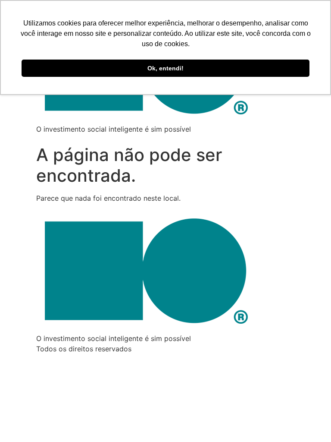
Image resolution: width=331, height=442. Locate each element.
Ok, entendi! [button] (165, 68)
